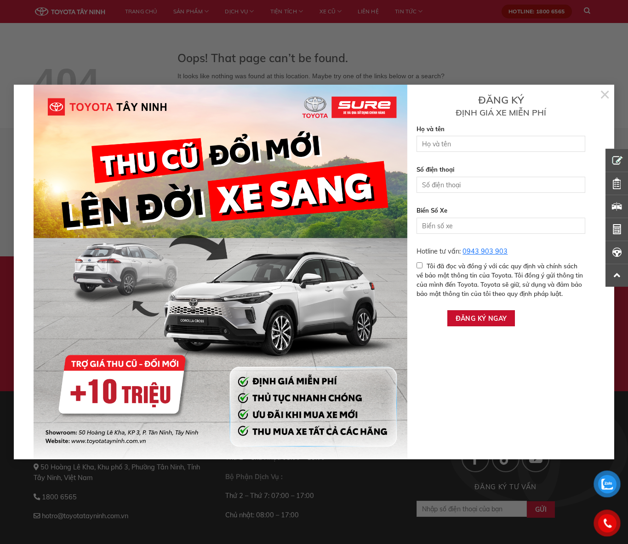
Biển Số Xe (432, 210)
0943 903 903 (485, 251)
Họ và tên (431, 129)
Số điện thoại (435, 169)
